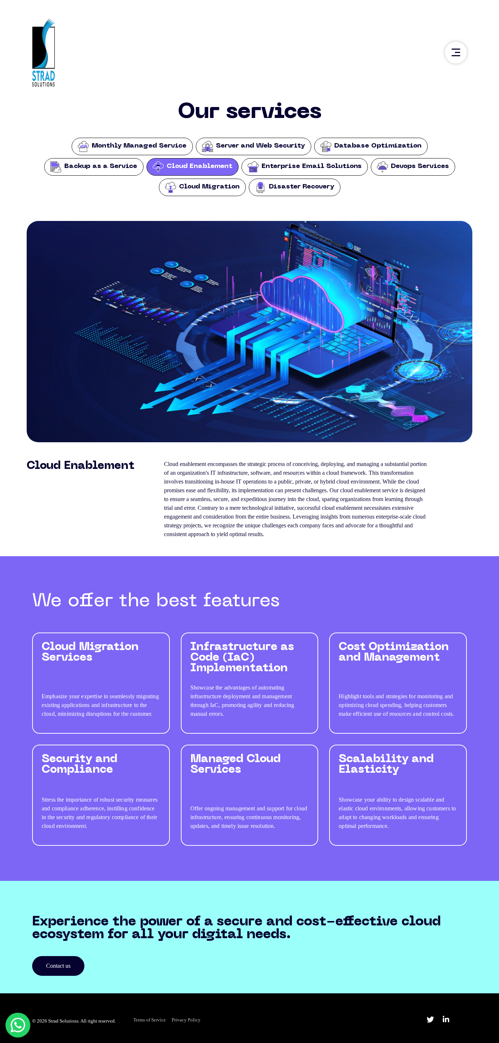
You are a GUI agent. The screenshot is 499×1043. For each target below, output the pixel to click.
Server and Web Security (260, 146)
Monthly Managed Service (139, 146)
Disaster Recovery (301, 187)
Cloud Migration (209, 187)
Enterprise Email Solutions (312, 166)
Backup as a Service (100, 166)
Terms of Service (149, 1020)
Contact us (58, 966)
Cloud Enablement (199, 166)
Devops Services (420, 166)
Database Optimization (378, 146)
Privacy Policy (186, 1020)
